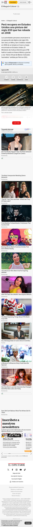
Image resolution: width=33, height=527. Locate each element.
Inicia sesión (6, 447)
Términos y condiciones (16, 489)
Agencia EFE (5, 70)
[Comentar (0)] (19, 77)
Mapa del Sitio (16, 473)
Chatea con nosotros (17, 481)
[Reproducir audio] (4, 127)
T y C (17, 456)
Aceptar (28, 523)
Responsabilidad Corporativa (16, 487)
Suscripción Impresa (16, 476)
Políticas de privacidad (16, 491)
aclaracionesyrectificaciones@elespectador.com (16, 508)
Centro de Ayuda (16, 493)
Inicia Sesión (23, 2)
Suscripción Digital (16, 479)
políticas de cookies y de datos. (10, 525)
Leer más (16, 123)
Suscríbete (13, 2)
